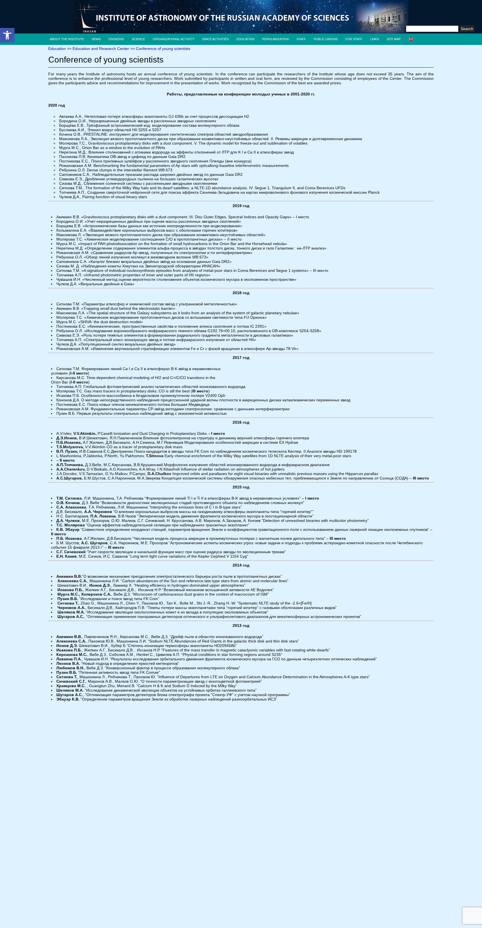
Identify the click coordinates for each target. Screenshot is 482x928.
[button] (7, 35)
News (96, 39)
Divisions (116, 39)
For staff (353, 39)
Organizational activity (173, 39)
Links (374, 39)
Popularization (275, 39)
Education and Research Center (101, 48)
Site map (394, 39)
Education (245, 39)
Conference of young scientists (163, 48)
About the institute (67, 39)
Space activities (215, 39)
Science (138, 39)
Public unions (326, 39)
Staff (301, 39)
